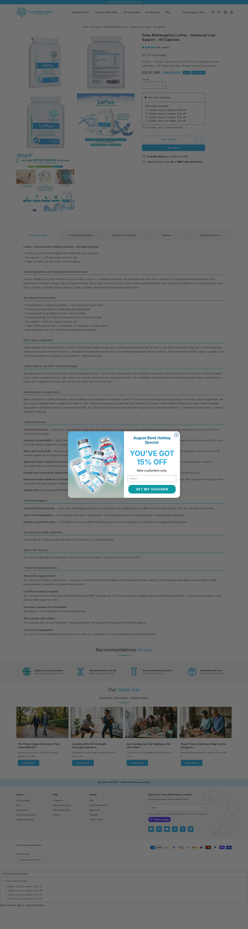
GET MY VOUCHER (152, 489)
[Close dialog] (176, 435)
